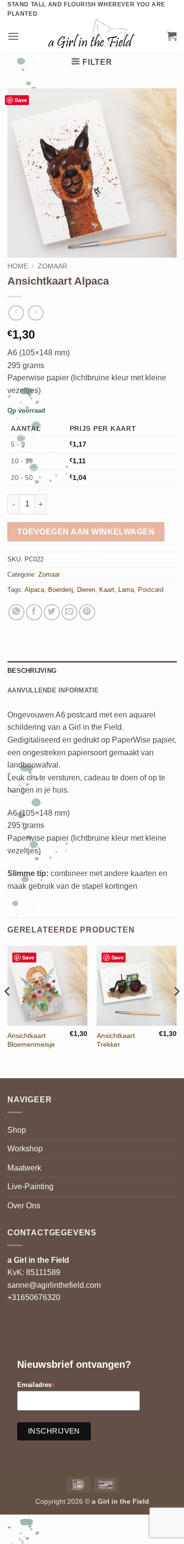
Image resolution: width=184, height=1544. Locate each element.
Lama (126, 589)
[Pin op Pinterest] (87, 612)
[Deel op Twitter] (52, 612)
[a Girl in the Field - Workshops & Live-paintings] (92, 36)
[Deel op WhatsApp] (16, 612)
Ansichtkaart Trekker (116, 1040)
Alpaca (34, 589)
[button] (13, 36)
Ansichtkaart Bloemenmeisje (31, 1040)
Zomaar (52, 266)
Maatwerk (24, 1168)
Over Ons (23, 1205)
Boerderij (60, 589)
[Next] (176, 1011)
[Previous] (8, 1011)
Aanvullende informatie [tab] (53, 690)
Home (17, 266)
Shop (16, 1130)
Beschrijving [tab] (31, 670)
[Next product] (16, 312)
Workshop (25, 1149)
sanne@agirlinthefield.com (54, 1285)
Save (21, 100)
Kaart (106, 589)
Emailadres (36, 1385)
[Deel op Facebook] (34, 612)
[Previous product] (35, 312)
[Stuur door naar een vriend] (69, 612)
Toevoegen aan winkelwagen (86, 532)
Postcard (150, 589)
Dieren (86, 589)
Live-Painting (30, 1186)
